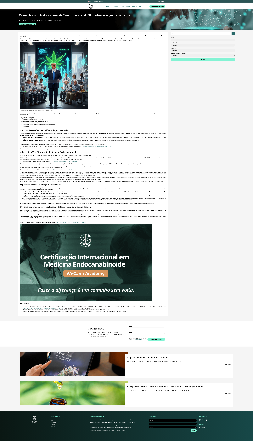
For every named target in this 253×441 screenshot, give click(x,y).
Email (130, 332)
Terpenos (173, 48)
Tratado (122, 6)
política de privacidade (137, 339)
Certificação (115, 6)
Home (52, 420)
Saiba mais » (228, 364)
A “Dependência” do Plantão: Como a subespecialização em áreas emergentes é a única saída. (110, 427)
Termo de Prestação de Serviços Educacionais (61, 434)
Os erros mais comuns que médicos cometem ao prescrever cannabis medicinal (107, 430)
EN (90, 1)
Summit (128, 6)
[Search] (233, 33)
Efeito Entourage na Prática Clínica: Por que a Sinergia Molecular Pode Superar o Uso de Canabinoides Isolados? (114, 419)
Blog (140, 6)
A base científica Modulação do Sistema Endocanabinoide (35, 121)
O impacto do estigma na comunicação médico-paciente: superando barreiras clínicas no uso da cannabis (113, 422)
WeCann (108, 6)
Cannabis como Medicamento (27, 24)
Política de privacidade (56, 430)
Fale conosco (202, 427)
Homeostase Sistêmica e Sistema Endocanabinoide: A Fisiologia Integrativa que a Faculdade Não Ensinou (112, 425)
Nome (130, 326)
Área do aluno (161, 1)
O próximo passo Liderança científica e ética (32, 123)
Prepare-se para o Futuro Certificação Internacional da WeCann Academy (38, 124)
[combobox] (201, 33)
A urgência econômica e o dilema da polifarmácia (33, 119)
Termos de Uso (54, 432)
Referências (26, 126)
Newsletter (134, 6)
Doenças (173, 37)
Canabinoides (174, 42)
